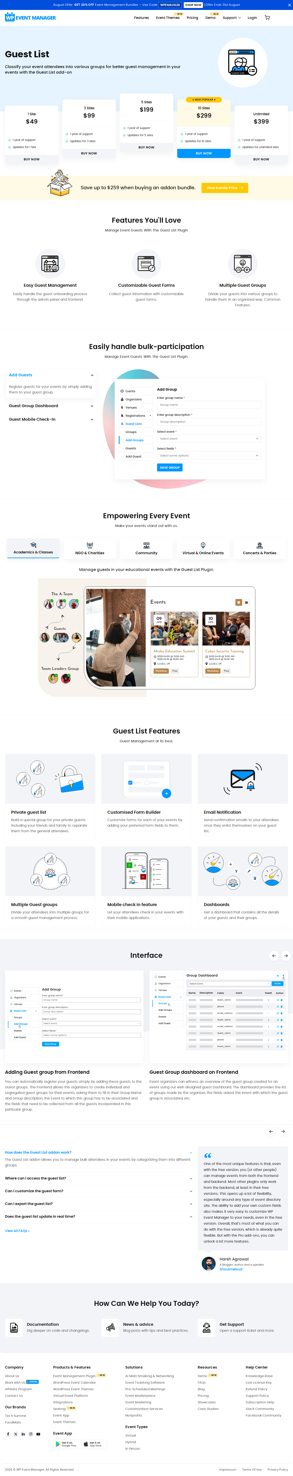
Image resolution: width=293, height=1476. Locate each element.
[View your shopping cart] (267, 18)
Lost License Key (259, 1382)
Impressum (227, 1469)
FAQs (202, 1382)
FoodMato (13, 1422)
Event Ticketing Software (145, 1382)
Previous (274, 956)
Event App (61, 1415)
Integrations (63, 1402)
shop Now (193, 5)
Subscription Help (260, 1402)
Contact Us (14, 1395)
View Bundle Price (222, 188)
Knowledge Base (259, 1376)
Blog (201, 1389)
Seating (59, 1409)
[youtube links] (38, 1434)
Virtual (130, 1435)
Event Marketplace (140, 1395)
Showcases (207, 1402)
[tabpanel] (243, 1208)
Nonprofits (133, 1415)
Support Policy (257, 1395)
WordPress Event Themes (73, 1389)
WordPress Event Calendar (74, 1382)
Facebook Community (263, 1415)
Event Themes (168, 18)
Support (230, 18)
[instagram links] (31, 1434)
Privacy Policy (278, 1469)
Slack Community (260, 1409)
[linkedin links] (23, 1434)
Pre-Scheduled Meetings (145, 1389)
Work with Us (15, 1382)
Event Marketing (138, 1402)
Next (286, 956)
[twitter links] (16, 1434)
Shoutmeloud (231, 1269)
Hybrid (130, 1442)
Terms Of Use (252, 1469)
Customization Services (144, 1409)
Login (252, 18)
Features (141, 18)
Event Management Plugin (74, 1376)
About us (12, 1376)
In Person (132, 1448)
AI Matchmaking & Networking (149, 1376)
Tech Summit (15, 1415)
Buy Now (32, 159)
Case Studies (208, 1409)
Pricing (192, 18)
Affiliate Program (18, 1389)
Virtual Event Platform (70, 1395)
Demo (210, 18)
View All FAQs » (17, 1231)
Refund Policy (256, 1389)
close (289, 5)
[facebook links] (8, 1434)
